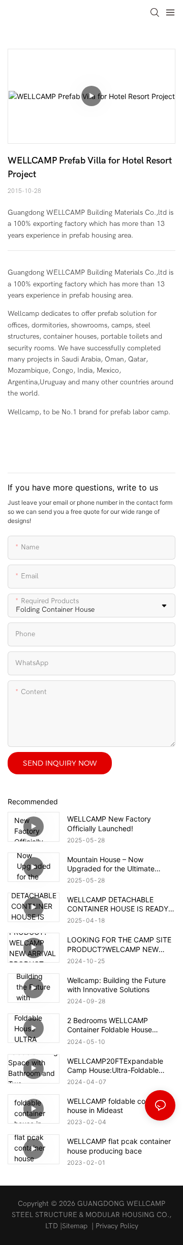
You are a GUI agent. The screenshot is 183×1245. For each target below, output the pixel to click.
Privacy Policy (117, 1226)
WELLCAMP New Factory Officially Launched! (109, 823)
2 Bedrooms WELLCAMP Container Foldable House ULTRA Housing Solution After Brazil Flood (116, 1025)
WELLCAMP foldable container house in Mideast (117, 1106)
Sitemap (74, 1226)
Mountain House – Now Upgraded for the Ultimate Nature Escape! (111, 864)
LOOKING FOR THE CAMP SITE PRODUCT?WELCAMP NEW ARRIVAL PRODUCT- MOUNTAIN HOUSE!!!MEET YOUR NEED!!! (121, 944)
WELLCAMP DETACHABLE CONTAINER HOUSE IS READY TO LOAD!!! (117, 904)
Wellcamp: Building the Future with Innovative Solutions (116, 985)
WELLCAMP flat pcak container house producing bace (119, 1146)
